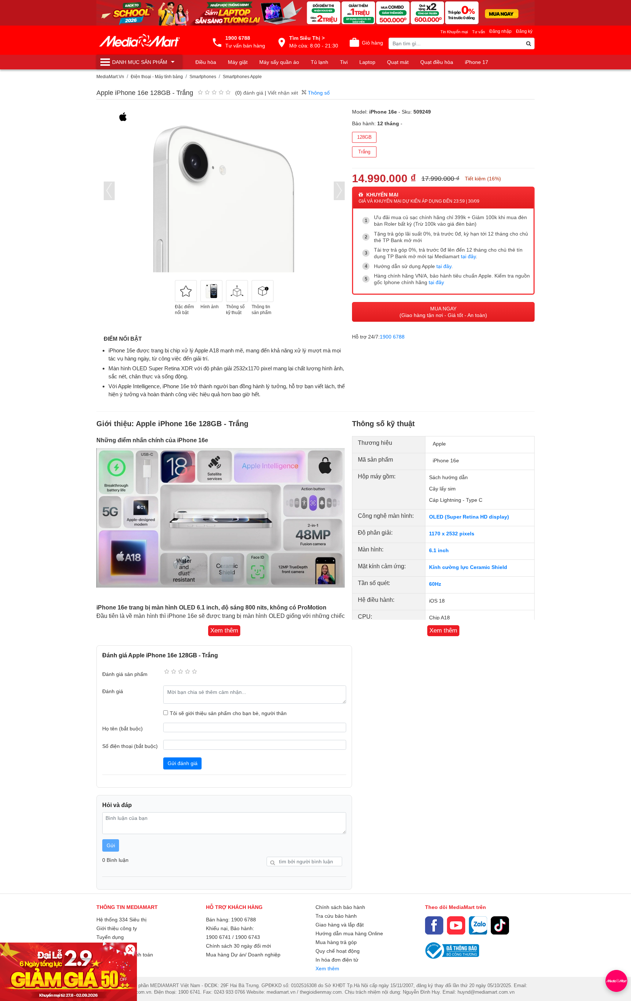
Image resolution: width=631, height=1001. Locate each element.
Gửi (111, 845)
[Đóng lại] (130, 949)
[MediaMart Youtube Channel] (456, 925)
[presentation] (109, 191)
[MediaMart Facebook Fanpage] (434, 925)
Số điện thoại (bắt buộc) (130, 746)
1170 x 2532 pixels (451, 533)
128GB (364, 137)
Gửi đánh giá (183, 763)
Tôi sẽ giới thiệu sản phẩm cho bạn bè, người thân (228, 713)
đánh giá (253, 93)
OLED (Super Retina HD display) (469, 517)
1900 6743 (247, 937)
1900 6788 (392, 337)
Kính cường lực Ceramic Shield (468, 567)
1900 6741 (218, 937)
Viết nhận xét (283, 93)
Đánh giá (112, 691)
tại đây (468, 256)
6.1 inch (439, 550)
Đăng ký (524, 31)
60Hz (435, 584)
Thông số (318, 93)
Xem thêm (327, 968)
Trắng (364, 151)
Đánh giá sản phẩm (125, 674)
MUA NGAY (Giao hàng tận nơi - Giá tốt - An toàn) (443, 312)
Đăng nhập (500, 31)
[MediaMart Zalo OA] (478, 925)
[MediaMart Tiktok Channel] (500, 925)
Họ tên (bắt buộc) (122, 728)
